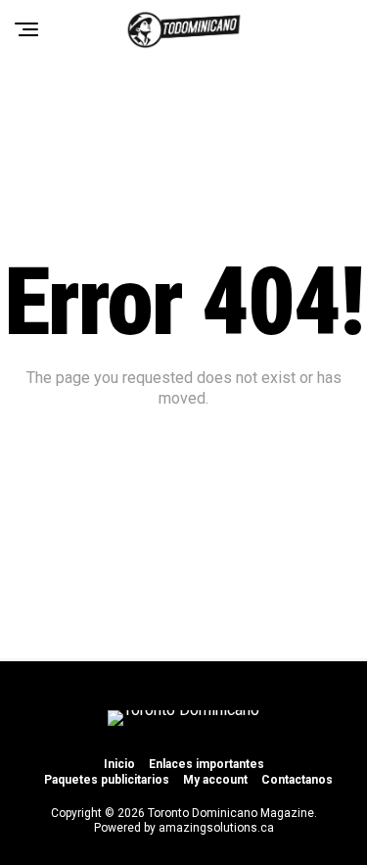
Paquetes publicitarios (106, 780)
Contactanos (297, 780)
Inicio (119, 764)
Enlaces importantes (206, 764)
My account (215, 780)
